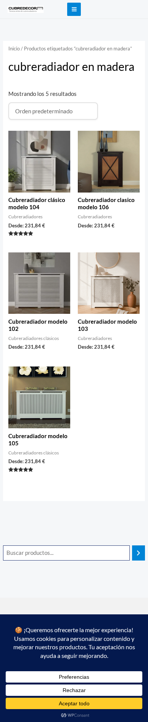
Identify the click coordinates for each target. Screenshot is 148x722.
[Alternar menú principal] (73, 9)
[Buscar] (138, 553)
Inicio (14, 48)
